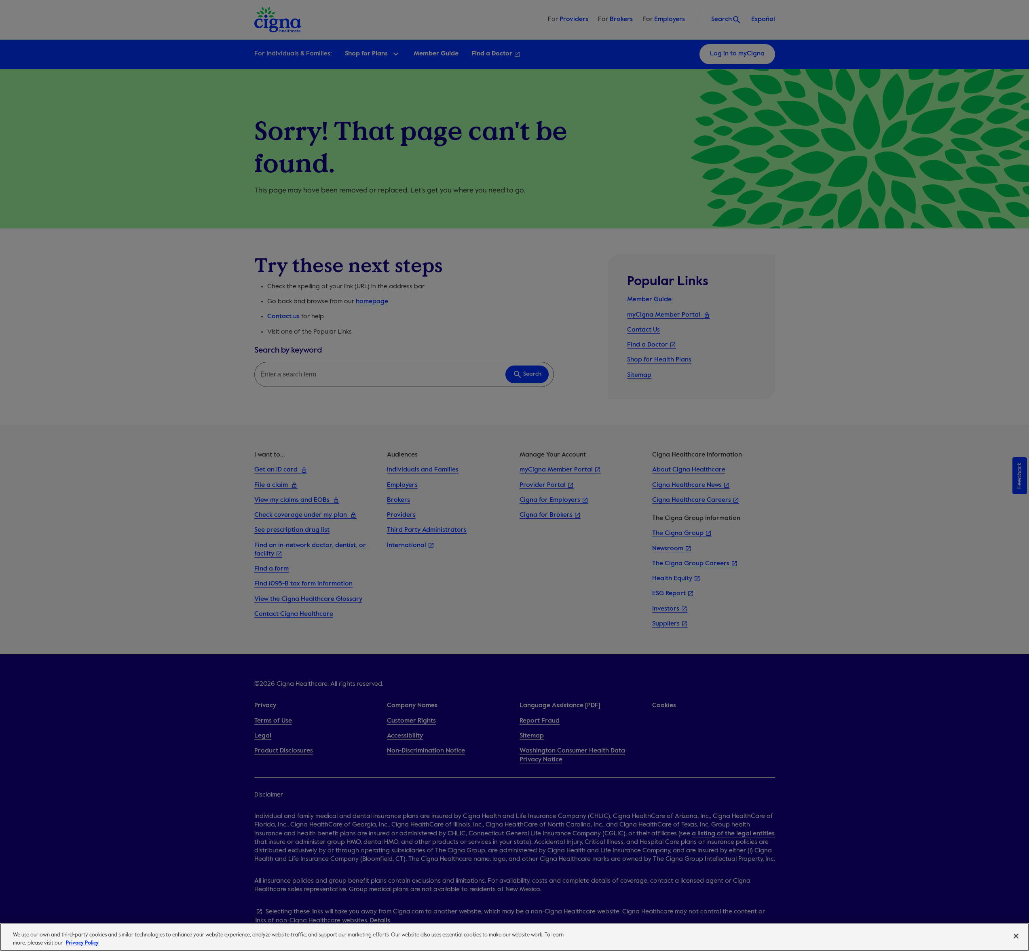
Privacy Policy (82, 942)
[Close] (1016, 936)
